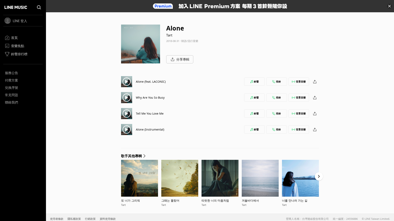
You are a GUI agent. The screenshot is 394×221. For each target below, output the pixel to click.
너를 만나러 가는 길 (294, 200)
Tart (169, 35)
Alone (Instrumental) (150, 129)
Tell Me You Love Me (150, 113)
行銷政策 (90, 218)
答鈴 (278, 81)
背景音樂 (301, 81)
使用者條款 (56, 218)
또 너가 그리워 (130, 200)
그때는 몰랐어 (170, 200)
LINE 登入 (20, 21)
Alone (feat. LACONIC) (151, 81)
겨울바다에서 (250, 200)
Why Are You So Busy (150, 97)
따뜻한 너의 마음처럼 (215, 200)
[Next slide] (319, 176)
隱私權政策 (74, 218)
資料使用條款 (108, 218)
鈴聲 (256, 81)
